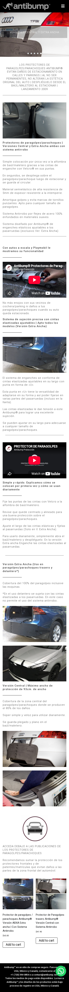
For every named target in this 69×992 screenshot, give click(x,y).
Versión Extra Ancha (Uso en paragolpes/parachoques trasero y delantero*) (27, 568)
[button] (28, 53)
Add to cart (13, 944)
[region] (34, 34)
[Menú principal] (63, 6)
